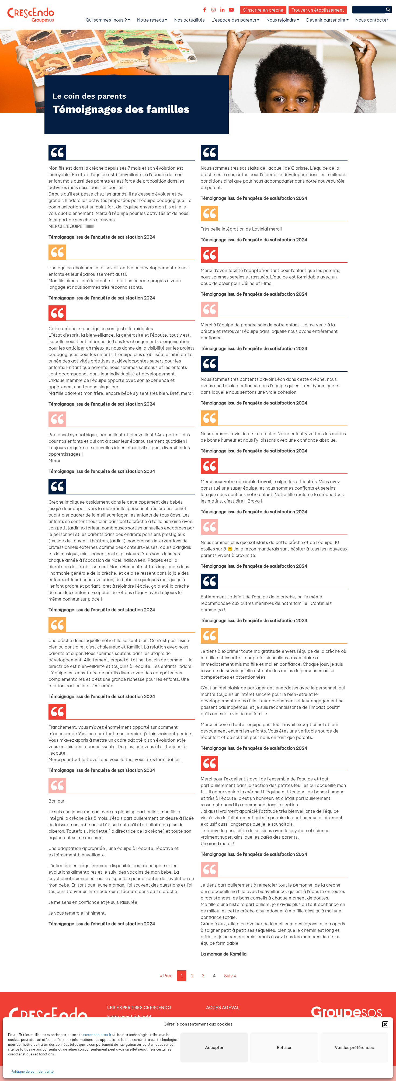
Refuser (284, 1047)
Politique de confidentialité (32, 1071)
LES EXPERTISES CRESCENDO (139, 1007)
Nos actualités (189, 20)
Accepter (214, 1047)
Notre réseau (150, 20)
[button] (385, 1024)
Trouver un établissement (317, 10)
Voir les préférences (354, 1047)
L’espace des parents (233, 20)
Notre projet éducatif (129, 1016)
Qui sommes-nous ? (106, 20)
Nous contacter (371, 20)
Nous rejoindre (281, 20)
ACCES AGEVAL (223, 1007)
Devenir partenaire (325, 20)
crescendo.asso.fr (97, 1035)
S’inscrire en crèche (263, 10)
